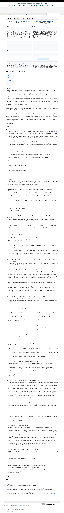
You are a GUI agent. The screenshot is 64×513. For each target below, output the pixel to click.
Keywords (34, 497)
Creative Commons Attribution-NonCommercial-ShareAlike (17, 505)
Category (29, 497)
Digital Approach (28, 14)
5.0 (7, 489)
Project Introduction (12, 14)
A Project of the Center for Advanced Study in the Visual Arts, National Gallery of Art (32, 3)
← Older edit (19, 24)
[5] (12, 190)
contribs (21, 22)
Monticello (14, 91)
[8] (55, 225)
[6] (14, 201)
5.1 (8, 489)
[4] (9, 152)
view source (26, 21)
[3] (56, 131)
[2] (13, 120)
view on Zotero (40, 486)
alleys (13, 273)
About (40, 14)
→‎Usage (18, 23)
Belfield (50, 115)
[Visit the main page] (2, 14)
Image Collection (20, 14)
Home (5, 14)
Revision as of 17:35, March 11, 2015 (42, 21)
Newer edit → (45, 24)
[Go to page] (61, 14)
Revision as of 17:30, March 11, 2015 (16, 21)
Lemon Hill (8, 91)
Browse (35, 14)
